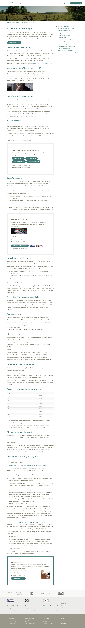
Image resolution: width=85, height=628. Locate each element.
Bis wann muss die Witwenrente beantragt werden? (66, 54)
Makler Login (63, 623)
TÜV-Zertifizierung (47, 621)
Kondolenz (11, 616)
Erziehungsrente (47, 63)
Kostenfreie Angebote (31, 616)
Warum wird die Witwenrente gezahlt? (66, 28)
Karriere (62, 621)
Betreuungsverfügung (19, 161)
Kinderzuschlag (61, 42)
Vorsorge (19, 3)
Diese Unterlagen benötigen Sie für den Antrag (67, 52)
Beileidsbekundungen (12, 620)
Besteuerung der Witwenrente (64, 44)
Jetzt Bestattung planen (14, 42)
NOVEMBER (63, 616)
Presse (62, 618)
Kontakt (44, 3)
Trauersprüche (11, 618)
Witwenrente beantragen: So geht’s (65, 50)
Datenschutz (63, 605)
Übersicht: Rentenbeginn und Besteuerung (67, 46)
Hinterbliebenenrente (24, 22)
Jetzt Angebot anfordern (18, 578)
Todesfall (17, 22)
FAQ (49, 3)
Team (44, 620)
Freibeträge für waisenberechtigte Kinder (66, 39)
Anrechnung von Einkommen (64, 35)
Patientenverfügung (18, 158)
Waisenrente (35, 63)
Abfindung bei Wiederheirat (64, 48)
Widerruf (63, 609)
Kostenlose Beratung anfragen (20, 245)
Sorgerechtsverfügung (33, 161)
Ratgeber (36, 3)
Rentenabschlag (61, 41)
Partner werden (64, 620)
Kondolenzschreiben (12, 623)
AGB (62, 607)
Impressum (63, 603)
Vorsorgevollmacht (31, 158)
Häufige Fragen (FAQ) (47, 625)
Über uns (45, 616)
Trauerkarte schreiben (12, 621)
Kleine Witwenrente (62, 32)
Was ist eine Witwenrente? (63, 26)
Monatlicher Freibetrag (63, 37)
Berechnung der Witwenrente (64, 30)
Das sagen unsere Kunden (48, 623)
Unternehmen (28, 3)
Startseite (9, 22)
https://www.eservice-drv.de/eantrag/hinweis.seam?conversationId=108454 (26, 465)
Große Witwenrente (62, 33)
